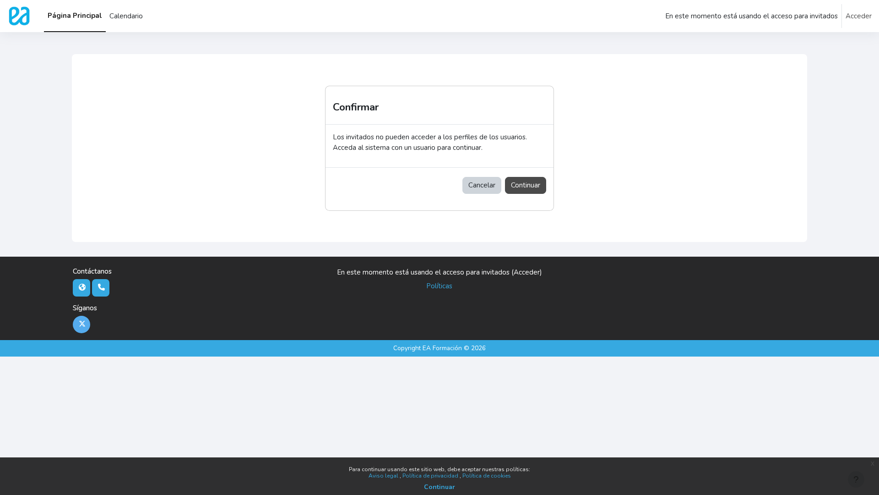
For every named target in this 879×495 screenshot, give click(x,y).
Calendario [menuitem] (126, 16)
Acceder (859, 16)
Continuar (439, 487)
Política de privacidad (431, 475)
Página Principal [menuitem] (75, 15)
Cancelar (481, 185)
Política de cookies (486, 475)
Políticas (439, 286)
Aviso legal (384, 475)
